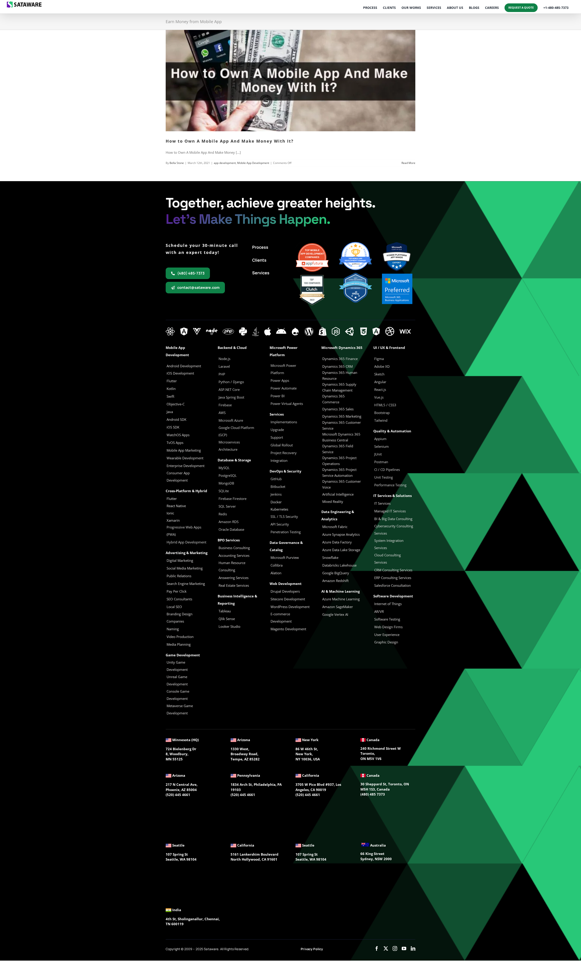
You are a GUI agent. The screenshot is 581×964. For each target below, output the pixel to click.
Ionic (170, 513)
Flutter (172, 498)
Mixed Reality (332, 501)
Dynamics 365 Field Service (337, 449)
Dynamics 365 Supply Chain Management (339, 387)
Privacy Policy (312, 949)
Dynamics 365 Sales (338, 409)
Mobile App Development (253, 163)
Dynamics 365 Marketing (341, 416)
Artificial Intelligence (338, 494)
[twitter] (386, 948)
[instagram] (395, 948)
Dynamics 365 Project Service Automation (339, 472)
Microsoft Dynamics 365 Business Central (341, 437)
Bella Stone (177, 163)
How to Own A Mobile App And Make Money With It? (230, 141)
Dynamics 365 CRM (337, 366)
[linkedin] (413, 948)
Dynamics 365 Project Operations (339, 460)
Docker (276, 502)
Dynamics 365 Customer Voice (341, 484)
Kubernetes (279, 509)
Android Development (184, 366)
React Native (176, 506)
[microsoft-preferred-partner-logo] (397, 275)
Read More (408, 163)
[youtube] (404, 948)
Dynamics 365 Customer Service (341, 425)
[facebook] (376, 948)
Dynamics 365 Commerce (333, 399)
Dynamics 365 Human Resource (339, 375)
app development (225, 163)
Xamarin (173, 520)
